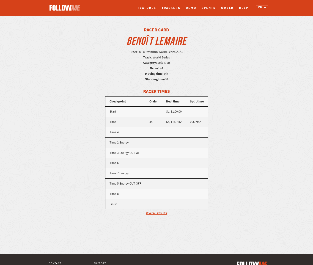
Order (227, 8)
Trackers (171, 8)
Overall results (156, 213)
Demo (191, 8)
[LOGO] (66, 5)
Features (147, 8)
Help (243, 8)
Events (208, 8)
